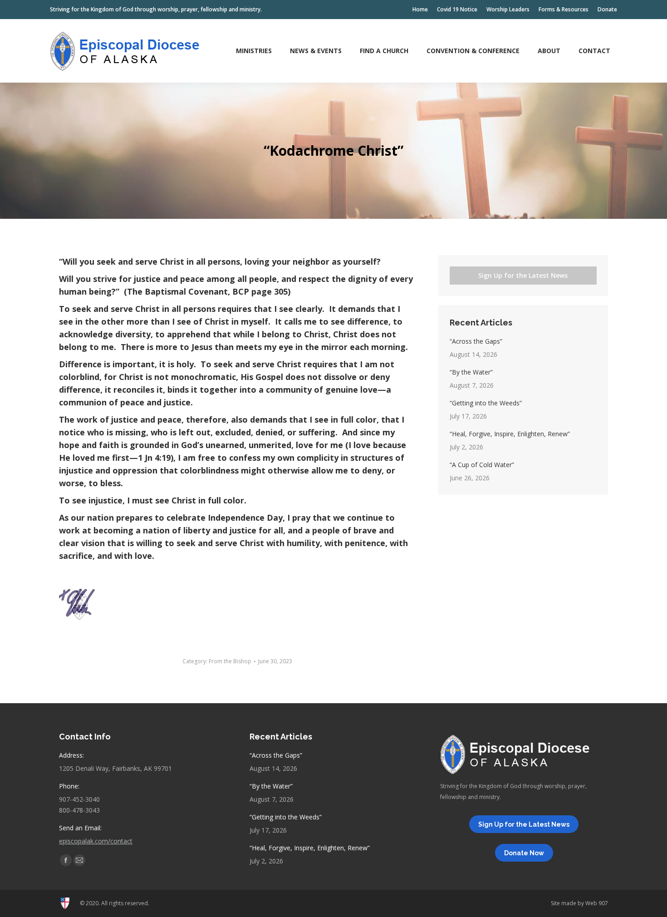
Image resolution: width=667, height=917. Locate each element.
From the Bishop (230, 661)
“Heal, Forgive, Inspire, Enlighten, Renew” (510, 433)
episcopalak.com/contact (95, 841)
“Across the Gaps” (476, 341)
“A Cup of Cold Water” (482, 464)
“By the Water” (471, 372)
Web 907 (596, 903)
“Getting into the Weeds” (486, 403)
